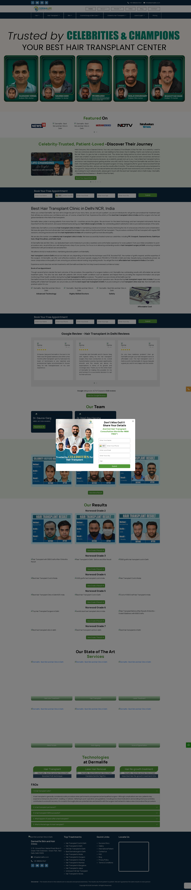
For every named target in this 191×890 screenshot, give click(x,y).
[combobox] (102, 446)
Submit (114, 466)
